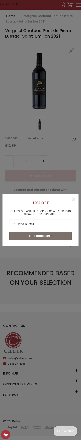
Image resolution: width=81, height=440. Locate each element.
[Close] (74, 199)
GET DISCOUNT (40, 236)
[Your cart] (5, 434)
